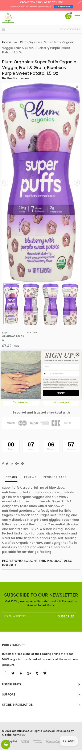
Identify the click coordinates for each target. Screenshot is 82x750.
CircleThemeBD (13, 735)
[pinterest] (21, 673)
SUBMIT (61, 393)
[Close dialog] (77, 354)
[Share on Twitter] (7, 463)
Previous (5, 182)
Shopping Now (63, 7)
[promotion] (79, 3)
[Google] (29, 673)
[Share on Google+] (17, 463)
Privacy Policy (56, 387)
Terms (62, 387)
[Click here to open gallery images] (76, 88)
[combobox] (47, 374)
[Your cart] (5, 744)
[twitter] (13, 673)
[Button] (77, 15)
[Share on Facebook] (3, 463)
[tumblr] (37, 673)
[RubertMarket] (8, 18)
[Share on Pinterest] (22, 463)
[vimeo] (45, 673)
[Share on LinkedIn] (12, 463)
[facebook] (5, 673)
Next (76, 182)
